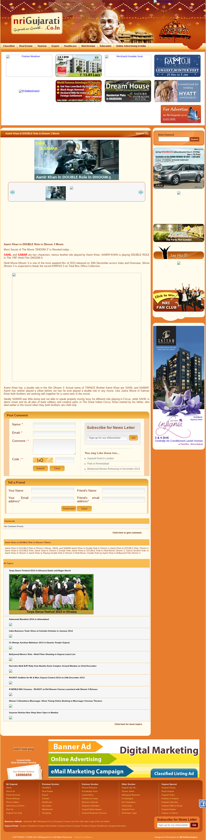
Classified (8, 46)
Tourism (42, 46)
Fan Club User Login (85, 821)
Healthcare (70, 46)
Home (9, 787)
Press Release (13, 798)
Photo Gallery (12, 802)
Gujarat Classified (28, 826)
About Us (10, 791)
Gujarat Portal (11, 826)
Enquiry (58, 821)
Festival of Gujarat (170, 798)
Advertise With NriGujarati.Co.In (38, 821)
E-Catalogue (127, 798)
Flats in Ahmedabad (98, 463)
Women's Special (90, 802)
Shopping (46, 813)
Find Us (9, 809)
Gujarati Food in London (100, 458)
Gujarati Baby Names (92, 809)
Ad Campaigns (128, 802)
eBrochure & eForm (15, 806)
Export (55, 46)
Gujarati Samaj (168, 787)
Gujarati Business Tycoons (94, 813)
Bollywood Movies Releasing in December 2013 (113, 468)
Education (105, 46)
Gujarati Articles (169, 809)
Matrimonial (88, 46)
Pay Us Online (103, 821)
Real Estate (26, 46)
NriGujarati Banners (131, 795)
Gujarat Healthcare (98, 826)
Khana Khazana (89, 787)
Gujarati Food (128, 809)
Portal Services (13, 795)
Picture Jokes (128, 791)
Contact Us (68, 821)
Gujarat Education (117, 826)
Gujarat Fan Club (14, 813)
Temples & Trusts (90, 798)
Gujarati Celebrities (90, 806)
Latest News (87, 795)
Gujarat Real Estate (47, 826)
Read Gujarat (168, 791)
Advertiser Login (129, 813)
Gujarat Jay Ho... (129, 787)
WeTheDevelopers (189, 837)
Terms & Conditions (83, 837)
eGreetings (127, 806)
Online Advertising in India (131, 46)
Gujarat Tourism (81, 826)
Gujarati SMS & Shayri (172, 806)
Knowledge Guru (90, 791)
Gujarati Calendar (170, 802)
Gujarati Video (168, 795)
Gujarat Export (65, 826)
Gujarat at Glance (170, 813)
